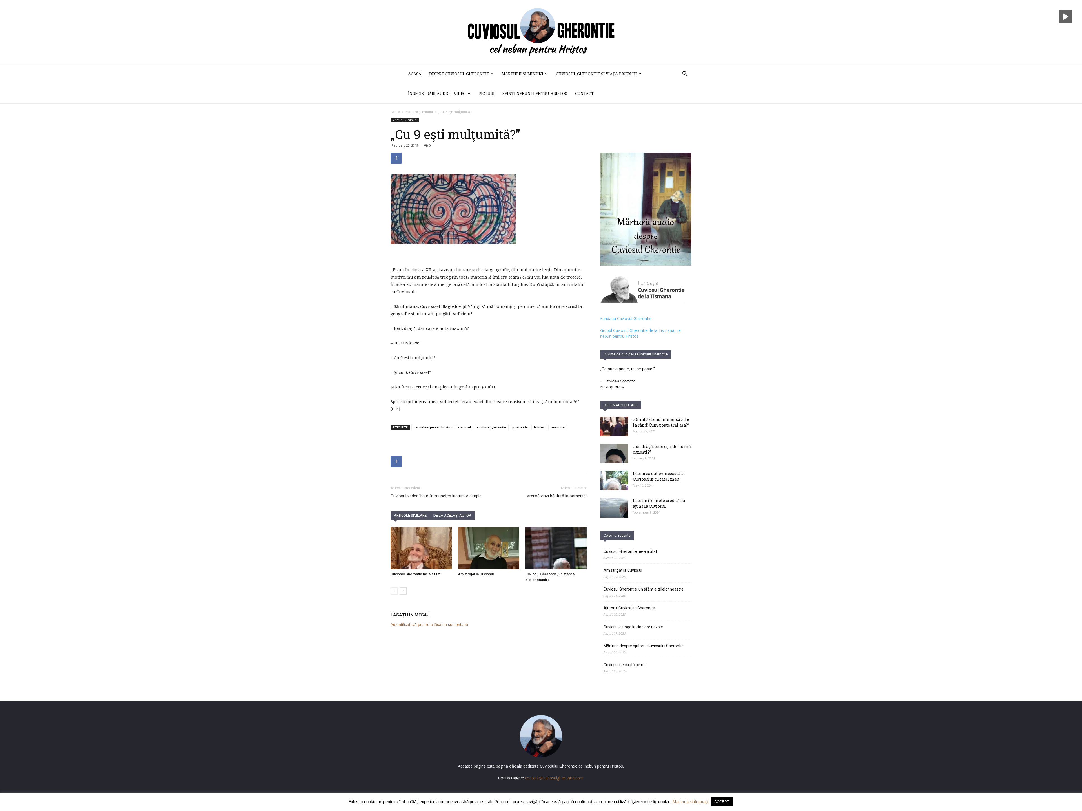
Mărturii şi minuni (522, 74)
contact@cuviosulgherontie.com (554, 778)
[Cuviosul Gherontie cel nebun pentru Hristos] (541, 31)
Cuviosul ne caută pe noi (625, 664)
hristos (539, 427)
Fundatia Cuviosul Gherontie (625, 318)
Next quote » (612, 387)
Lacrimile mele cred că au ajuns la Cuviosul (659, 503)
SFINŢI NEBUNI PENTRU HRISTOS (534, 93)
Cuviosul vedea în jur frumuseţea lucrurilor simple (436, 495)
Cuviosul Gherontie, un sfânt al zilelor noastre (644, 589)
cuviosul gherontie (491, 427)
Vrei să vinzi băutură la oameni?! (557, 495)
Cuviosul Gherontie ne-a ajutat (415, 574)
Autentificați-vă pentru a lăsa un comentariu (429, 624)
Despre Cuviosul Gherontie (459, 74)
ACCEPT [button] (721, 802)
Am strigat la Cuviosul (476, 574)
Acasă (414, 74)
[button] (684, 74)
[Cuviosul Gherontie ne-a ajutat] (421, 548)
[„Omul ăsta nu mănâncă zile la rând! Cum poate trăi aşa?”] (614, 426)
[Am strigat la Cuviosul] (488, 548)
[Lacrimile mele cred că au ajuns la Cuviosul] (614, 508)
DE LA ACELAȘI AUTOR (452, 515)
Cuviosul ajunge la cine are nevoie (633, 627)
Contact (584, 93)
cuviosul (464, 427)
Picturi (486, 93)
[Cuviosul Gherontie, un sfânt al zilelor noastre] (556, 548)
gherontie (520, 427)
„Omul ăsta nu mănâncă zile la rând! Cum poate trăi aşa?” (661, 422)
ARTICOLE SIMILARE (410, 515)
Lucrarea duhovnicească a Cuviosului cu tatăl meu (658, 476)
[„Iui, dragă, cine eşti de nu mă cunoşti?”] (614, 453)
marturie (558, 427)
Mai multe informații (690, 801)
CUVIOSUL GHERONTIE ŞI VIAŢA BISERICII (596, 74)
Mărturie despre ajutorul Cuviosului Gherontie (644, 646)
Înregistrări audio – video (437, 93)
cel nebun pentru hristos (433, 427)
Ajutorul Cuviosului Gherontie (629, 608)
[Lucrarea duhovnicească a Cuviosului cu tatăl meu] (614, 480)
